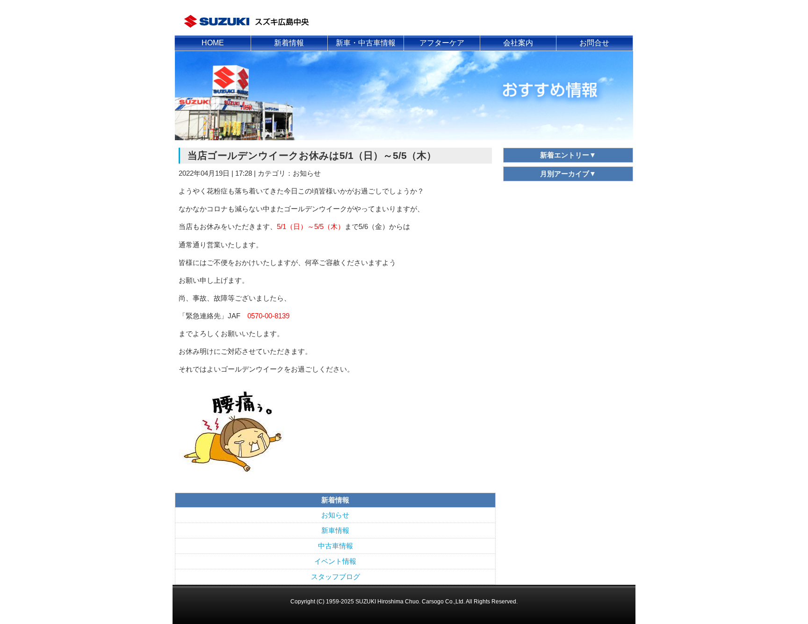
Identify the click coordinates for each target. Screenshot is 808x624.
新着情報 (289, 43)
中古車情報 (335, 546)
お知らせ (335, 515)
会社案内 (518, 43)
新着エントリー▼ (568, 155)
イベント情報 (335, 561)
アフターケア (441, 43)
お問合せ (594, 43)
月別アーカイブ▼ (568, 174)
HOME (213, 43)
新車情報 (335, 530)
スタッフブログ (335, 577)
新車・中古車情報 (366, 43)
